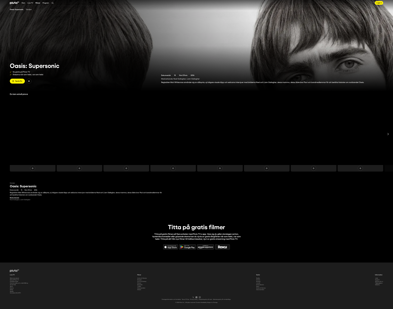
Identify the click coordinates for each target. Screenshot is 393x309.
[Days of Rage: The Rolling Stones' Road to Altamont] (32, 134)
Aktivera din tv (379, 281)
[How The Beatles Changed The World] (79, 134)
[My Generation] (173, 134)
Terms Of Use (185, 299)
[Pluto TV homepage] (14, 270)
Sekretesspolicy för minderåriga (222, 299)
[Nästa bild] (388, 134)
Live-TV (30, 3)
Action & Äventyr (142, 278)
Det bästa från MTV (15, 293)
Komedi (139, 280)
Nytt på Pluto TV (14, 280)
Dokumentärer (141, 288)
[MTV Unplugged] (267, 134)
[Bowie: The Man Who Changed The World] (220, 134)
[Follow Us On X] (193, 297)
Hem (23, 3)
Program (46, 3)
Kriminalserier (260, 284)
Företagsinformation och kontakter (171, 299)
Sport (11, 286)
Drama (12, 288)
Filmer (38, 3)
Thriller (139, 286)
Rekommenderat (14, 278)
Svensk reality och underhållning (19, 283)
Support (377, 280)
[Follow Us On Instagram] (200, 297)
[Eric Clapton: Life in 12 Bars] (126, 134)
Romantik (139, 284)
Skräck (139, 289)
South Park (13, 284)
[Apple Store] (170, 246)
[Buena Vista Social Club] (360, 134)
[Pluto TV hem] (14, 2)
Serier (258, 275)
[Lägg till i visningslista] (29, 81)
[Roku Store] (222, 246)
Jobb (376, 278)
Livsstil (258, 283)
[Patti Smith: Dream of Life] (313, 134)
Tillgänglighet (378, 283)
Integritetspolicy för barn (205, 299)
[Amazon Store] (205, 246)
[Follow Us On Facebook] (196, 297)
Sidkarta (377, 284)
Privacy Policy (194, 299)
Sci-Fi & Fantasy (141, 281)
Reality (12, 291)
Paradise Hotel (14, 281)
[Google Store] (187, 246)
